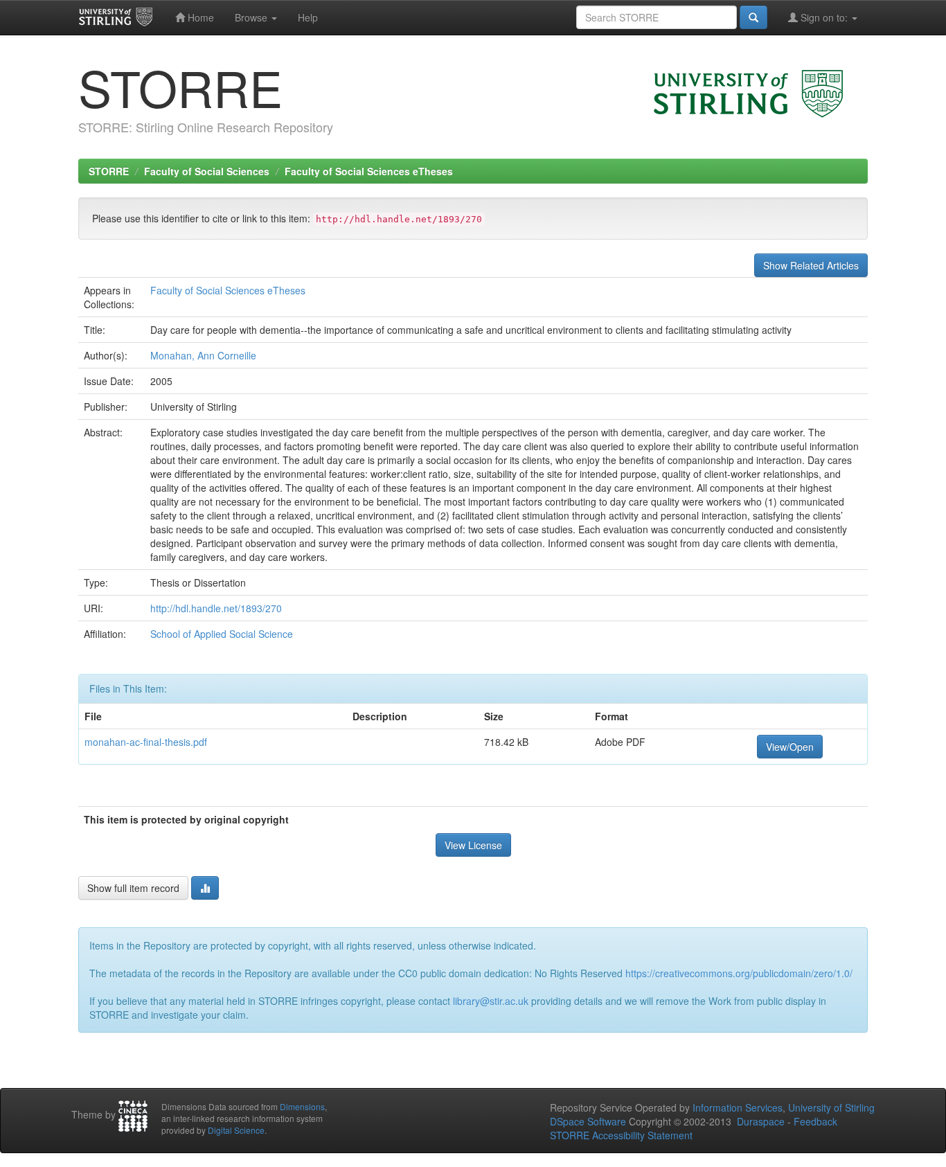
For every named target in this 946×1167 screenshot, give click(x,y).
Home (199, 17)
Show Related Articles (811, 265)
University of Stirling (831, 1107)
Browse (252, 17)
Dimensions (302, 1106)
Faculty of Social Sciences (206, 171)
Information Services (738, 1107)
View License (473, 845)
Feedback (815, 1121)
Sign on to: (824, 17)
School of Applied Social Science (221, 634)
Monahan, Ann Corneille (203, 355)
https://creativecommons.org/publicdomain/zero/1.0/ (739, 973)
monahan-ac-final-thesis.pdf (145, 742)
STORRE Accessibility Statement (621, 1135)
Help (308, 17)
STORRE (109, 171)
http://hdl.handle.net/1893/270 (216, 608)
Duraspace (761, 1121)
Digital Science (236, 1130)
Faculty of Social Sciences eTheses (369, 171)
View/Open (790, 747)
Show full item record (133, 888)
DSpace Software (588, 1121)
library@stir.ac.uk (490, 1001)
